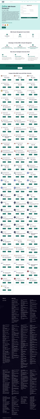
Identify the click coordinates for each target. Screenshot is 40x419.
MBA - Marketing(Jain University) (5, 381)
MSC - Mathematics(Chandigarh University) (15, 407)
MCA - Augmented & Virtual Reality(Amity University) (15, 402)
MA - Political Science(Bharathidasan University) (15, 332)
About (25, 1)
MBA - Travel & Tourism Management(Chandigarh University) (23, 359)
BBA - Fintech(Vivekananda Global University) (6, 338)
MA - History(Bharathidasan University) (15, 336)
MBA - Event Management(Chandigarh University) (23, 347)
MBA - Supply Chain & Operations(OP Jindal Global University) (33, 361)
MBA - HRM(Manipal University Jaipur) (15, 387)
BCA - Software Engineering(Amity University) (33, 310)
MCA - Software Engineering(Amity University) (15, 403)
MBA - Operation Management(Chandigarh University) (32, 330)
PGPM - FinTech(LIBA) (32, 406)
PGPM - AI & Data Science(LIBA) (32, 408)
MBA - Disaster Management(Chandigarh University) (23, 357)
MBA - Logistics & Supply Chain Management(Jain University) (15, 382)
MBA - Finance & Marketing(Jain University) (15, 370)
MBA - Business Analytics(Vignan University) (6, 378)
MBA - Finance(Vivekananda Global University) (33, 336)
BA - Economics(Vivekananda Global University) (15, 310)
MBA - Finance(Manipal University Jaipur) (14, 385)
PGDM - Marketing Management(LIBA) (32, 397)
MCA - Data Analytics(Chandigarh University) (33, 377)
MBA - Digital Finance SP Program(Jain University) (6, 389)
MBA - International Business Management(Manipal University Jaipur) (15, 389)
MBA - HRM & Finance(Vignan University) (6, 373)
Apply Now (3, 27)
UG (30, 1)
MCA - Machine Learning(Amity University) (15, 400)
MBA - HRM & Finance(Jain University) (15, 372)
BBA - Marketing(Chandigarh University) (6, 334)
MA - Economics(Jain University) (14, 352)
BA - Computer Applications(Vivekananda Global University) (15, 308)
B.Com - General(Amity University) (32, 320)
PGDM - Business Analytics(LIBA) (32, 402)
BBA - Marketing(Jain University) (5, 345)
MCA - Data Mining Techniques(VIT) (14, 397)
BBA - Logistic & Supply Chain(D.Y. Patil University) (5, 351)
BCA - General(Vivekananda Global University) (24, 302)
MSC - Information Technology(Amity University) (15, 414)
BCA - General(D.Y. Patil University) (33, 302)
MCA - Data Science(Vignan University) (33, 385)
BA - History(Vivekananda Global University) (15, 306)
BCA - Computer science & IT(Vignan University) (24, 314)
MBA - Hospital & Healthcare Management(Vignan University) (6, 376)
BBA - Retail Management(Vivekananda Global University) (6, 340)
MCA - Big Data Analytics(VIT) (6, 403)
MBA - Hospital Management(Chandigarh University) (23, 354)
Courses (28, 1)
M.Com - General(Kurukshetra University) (24, 398)
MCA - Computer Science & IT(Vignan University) (33, 383)
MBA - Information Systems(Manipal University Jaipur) (24, 375)
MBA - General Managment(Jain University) (6, 379)
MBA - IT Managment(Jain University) (15, 377)
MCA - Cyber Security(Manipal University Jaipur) (33, 390)
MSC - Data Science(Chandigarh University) (15, 408)
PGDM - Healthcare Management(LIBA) (32, 403)
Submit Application (29, 17)
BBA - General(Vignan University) (5, 342)
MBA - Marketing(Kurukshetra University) (24, 336)
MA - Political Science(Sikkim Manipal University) (15, 334)
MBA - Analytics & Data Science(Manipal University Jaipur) (24, 372)
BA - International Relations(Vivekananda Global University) (15, 318)
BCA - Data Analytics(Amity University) (33, 305)
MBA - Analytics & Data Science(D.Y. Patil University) (24, 385)
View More (4, 87)
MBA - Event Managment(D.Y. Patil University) (24, 387)
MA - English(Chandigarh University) (15, 341)
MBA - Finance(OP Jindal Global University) (33, 353)
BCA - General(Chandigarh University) (24, 300)
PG (32, 1)
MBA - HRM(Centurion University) (23, 334)
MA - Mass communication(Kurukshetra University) (15, 340)
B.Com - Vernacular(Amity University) (33, 321)
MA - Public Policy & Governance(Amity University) (15, 350)
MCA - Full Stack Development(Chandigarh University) (32, 376)
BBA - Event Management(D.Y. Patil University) (6, 353)
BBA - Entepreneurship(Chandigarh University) (6, 331)
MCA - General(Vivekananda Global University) (33, 381)
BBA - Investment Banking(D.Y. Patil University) (6, 358)
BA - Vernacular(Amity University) (14, 322)
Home (22, 1)
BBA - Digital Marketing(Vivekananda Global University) (6, 336)
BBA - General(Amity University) (6, 361)
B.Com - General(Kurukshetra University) (33, 311)
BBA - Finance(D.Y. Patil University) (5, 350)
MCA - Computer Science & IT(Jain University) (33, 386)
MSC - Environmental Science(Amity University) (14, 412)
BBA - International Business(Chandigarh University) (6, 328)
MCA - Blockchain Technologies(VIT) (5, 406)
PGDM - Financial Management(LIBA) (32, 398)
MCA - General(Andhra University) (32, 370)
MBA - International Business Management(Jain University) (6, 393)
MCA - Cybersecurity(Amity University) (15, 405)
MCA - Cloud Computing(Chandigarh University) (33, 373)
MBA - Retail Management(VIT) (24, 377)
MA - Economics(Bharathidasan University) (15, 337)
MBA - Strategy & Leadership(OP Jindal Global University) (33, 359)
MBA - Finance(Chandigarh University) (24, 365)
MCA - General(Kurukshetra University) (33, 372)
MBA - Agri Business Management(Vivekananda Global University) (33, 350)
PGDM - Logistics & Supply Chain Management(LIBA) (33, 405)
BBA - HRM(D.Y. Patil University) (6, 348)
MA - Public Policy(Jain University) (14, 353)
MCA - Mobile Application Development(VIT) (6, 404)
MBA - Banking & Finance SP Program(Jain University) (6, 386)
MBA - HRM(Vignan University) (6, 371)
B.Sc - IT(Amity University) (24, 396)
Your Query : (22, 12)
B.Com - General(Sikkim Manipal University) (33, 318)
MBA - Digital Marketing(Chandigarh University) (24, 363)
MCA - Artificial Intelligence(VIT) (4, 400)
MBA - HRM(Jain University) (6, 383)
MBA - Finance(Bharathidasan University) (24, 331)
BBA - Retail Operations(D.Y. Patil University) (6, 355)
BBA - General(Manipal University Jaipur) (5, 347)
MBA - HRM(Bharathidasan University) (24, 333)
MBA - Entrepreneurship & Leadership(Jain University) (15, 380)
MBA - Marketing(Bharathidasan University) (24, 329)
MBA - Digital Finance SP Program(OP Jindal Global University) (33, 357)
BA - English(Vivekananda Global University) (15, 304)
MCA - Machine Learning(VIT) (6, 401)
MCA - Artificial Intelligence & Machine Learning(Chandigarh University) (33, 380)
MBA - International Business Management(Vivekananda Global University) (33, 340)
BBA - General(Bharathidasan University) (6, 325)
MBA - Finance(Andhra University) (23, 328)
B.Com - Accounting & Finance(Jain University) (32, 313)
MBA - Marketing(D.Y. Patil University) (24, 382)
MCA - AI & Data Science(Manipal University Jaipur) (6, 397)
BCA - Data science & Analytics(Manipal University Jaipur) (24, 317)
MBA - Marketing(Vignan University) (33, 363)
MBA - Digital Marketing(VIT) (24, 376)
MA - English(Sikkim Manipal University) (15, 343)
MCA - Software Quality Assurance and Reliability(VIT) (6, 408)
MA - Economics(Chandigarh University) (15, 345)
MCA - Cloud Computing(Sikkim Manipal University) (6, 398)
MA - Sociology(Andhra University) (14, 325)
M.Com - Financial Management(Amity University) (24, 403)
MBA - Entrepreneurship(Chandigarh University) (24, 349)
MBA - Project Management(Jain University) (15, 375)
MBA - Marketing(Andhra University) (24, 325)
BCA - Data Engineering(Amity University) (33, 308)
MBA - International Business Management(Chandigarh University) (24, 367)
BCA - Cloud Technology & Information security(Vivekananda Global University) (24, 313)
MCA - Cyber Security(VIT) (6, 402)
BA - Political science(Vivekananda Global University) (15, 312)
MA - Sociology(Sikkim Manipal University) (15, 327)
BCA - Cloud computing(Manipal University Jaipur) (33, 301)
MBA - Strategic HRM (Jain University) (6, 391)
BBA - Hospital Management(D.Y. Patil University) (6, 356)
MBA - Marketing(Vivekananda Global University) (33, 334)
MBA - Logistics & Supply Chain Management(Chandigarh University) (33, 328)
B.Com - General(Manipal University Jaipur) (33, 316)
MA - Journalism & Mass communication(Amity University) (15, 349)
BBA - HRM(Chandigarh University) (5, 332)
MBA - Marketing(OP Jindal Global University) (33, 351)
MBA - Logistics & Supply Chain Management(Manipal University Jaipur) (15, 394)
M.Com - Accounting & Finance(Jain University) (23, 399)
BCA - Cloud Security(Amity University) (33, 306)
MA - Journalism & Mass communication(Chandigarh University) (15, 347)
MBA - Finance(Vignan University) (5, 370)
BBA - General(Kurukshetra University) (6, 327)
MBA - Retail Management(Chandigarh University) (32, 333)
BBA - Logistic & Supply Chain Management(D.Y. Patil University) (6, 360)
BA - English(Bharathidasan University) (15, 300)
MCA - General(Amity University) (14, 398)
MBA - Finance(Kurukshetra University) (24, 337)
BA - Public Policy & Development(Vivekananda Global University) (15, 314)
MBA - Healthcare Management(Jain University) (15, 378)
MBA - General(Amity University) (23, 388)
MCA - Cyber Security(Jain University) (33, 388)
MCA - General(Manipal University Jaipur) (33, 391)
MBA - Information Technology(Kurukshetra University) (23, 341)
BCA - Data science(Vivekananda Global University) (24, 310)
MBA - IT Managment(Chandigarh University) (32, 326)
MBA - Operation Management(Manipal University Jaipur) (24, 371)
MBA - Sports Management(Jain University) (15, 383)
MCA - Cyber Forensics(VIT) (6, 412)
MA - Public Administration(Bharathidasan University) (15, 329)
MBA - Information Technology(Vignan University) (6, 374)
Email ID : (22, 9)
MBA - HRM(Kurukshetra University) (24, 339)
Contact (35, 1)
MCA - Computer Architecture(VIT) (5, 411)
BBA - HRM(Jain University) (6, 343)
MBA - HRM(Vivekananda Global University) (33, 338)
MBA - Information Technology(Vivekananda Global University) (33, 347)
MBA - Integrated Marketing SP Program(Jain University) (6, 388)
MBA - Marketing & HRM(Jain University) (15, 373)
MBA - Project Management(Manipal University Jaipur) (15, 391)
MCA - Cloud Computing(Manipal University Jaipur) (33, 394)
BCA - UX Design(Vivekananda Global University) (24, 303)
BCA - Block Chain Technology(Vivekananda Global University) (24, 308)
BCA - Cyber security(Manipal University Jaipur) (24, 318)
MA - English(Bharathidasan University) (15, 331)
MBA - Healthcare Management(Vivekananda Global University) (33, 342)
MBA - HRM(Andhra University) (24, 326)
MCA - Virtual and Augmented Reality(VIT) (6, 409)
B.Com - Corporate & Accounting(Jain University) (33, 315)
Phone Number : (32, 9)
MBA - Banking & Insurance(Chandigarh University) (24, 345)
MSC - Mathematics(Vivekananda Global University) (15, 411)
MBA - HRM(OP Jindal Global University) (33, 354)
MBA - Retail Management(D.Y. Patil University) (24, 383)
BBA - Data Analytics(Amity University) (6, 362)
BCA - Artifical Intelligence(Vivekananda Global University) (24, 305)
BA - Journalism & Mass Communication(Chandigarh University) (15, 302)
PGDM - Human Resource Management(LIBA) (33, 400)
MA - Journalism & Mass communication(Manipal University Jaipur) (15, 356)
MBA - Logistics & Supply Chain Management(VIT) (24, 378)
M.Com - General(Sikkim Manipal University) (24, 401)
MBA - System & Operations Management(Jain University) (6, 384)
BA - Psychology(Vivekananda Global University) (15, 316)
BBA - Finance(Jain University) (6, 344)
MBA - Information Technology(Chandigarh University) (23, 352)
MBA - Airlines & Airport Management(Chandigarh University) (23, 361)
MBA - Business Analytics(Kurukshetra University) (24, 343)
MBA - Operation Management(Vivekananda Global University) (33, 345)
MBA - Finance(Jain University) (6, 382)
